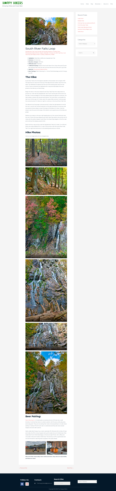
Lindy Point (80, 18)
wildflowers (47, 54)
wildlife (52, 54)
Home (82, 4)
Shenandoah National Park (32, 53)
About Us (106, 4)
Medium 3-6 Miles (52, 51)
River (59, 51)
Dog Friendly (38, 51)
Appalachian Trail (29, 51)
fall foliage (33, 54)
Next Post (70, 468)
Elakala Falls (81, 20)
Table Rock (81, 31)
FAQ (111, 4)
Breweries (97, 4)
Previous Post (23, 468)
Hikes (87, 4)
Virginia (41, 53)
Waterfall (46, 53)
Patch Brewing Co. (30, 420)
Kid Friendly (45, 51)
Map (92, 4)
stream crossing (40, 54)
